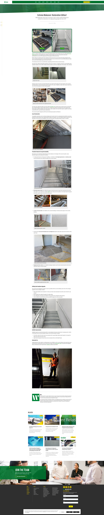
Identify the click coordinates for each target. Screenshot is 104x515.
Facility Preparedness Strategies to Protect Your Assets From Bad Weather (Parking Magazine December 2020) (35, 449)
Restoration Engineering (55, 487)
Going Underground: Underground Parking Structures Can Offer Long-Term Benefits (52, 449)
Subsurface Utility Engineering (55, 490)
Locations (28, 492)
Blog (55, 23)
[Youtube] (68, 487)
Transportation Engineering (55, 492)
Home (27, 486)
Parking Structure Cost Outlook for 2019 (52, 426)
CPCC (33, 53)
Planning (44, 496)
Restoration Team (58, 343)
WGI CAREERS (9, 466)
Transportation (35, 493)
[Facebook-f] (64, 487)
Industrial (35, 492)
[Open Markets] (44, 2)
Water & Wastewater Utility (55, 493)
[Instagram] (66, 487)
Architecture (44, 487)
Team (0, 22)
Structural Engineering (54, 489)
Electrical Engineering (45, 490)
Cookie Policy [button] (44, 511)
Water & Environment (36, 494)
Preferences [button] (28, 512)
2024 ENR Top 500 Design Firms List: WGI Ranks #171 (35, 427)
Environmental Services (45, 492)
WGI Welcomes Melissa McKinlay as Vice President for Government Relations (68, 427)
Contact (28, 493)
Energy (34, 490)
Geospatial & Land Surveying (46, 493)
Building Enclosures (45, 488)
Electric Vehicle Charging (46, 491)
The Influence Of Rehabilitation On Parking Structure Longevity (67, 448)
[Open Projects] (48, 2)
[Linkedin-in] (70, 487)
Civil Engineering (45, 489)
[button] (90, 2)
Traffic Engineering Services (55, 491)
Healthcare (35, 491)
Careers (0, 25)
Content (28, 489)
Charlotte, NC (52, 106)
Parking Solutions (45, 495)
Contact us (48, 344)
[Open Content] (52, 2)
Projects (28, 488)
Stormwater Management (55, 488)
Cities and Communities (36, 488)
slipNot (49, 191)
